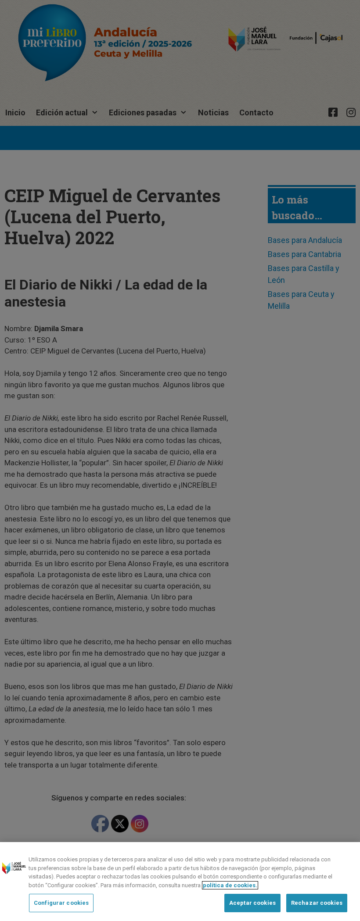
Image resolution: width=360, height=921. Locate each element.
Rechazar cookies (316, 903)
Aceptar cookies (252, 903)
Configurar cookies (61, 903)
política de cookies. (230, 885)
